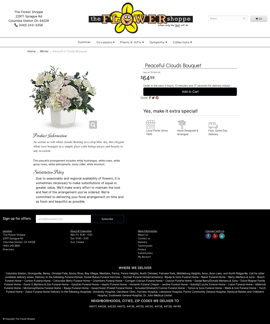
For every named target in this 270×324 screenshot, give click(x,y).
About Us (143, 234)
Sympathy (157, 42)
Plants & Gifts (130, 42)
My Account (144, 256)
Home (32, 51)
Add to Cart (190, 92)
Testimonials (145, 245)
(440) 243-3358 (30, 25)
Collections (181, 42)
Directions (8, 249)
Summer (84, 42)
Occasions (104, 42)
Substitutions (145, 253)
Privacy (142, 249)
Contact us (144, 238)
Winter (44, 51)
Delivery (142, 242)
